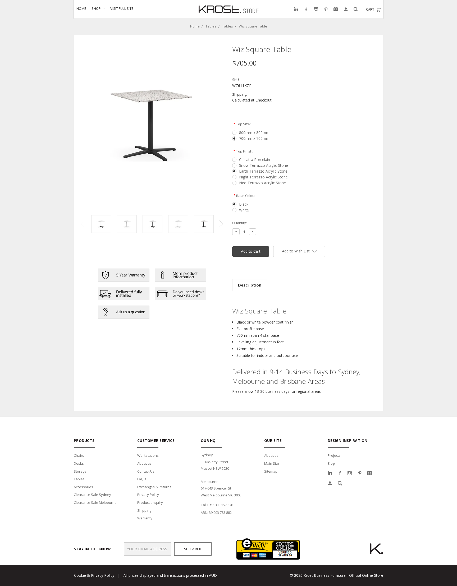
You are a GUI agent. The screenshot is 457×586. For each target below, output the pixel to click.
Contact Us (145, 471)
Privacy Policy (148, 494)
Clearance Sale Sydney (92, 494)
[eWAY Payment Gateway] (268, 548)
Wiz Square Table (253, 26)
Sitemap (270, 471)
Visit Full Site (121, 8)
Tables (210, 26)
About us (144, 463)
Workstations (148, 455)
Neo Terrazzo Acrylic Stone (262, 182)
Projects (334, 455)
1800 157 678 (223, 504)
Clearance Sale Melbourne (95, 502)
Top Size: (242, 124)
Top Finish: (243, 151)
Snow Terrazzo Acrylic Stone (263, 165)
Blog (331, 463)
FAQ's (141, 479)
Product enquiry (150, 502)
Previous (82, 223)
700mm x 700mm (254, 138)
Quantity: (239, 222)
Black (243, 204)
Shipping (144, 510)
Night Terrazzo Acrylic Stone (263, 176)
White (244, 210)
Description (249, 285)
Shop (97, 8)
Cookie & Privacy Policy (94, 575)
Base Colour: (245, 195)
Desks (79, 463)
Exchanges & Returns (154, 487)
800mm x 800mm (254, 132)
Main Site (271, 463)
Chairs (79, 455)
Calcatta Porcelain (254, 159)
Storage (80, 471)
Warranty (144, 518)
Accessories (83, 487)
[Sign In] (346, 9)
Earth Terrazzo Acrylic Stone (263, 171)
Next (221, 223)
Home (81, 8)
